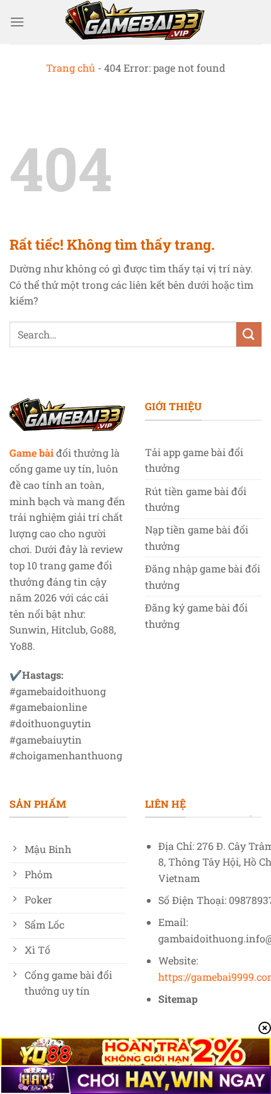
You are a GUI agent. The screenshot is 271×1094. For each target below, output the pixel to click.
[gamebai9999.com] (135, 22)
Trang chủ (70, 67)
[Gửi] (249, 334)
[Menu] (17, 21)
